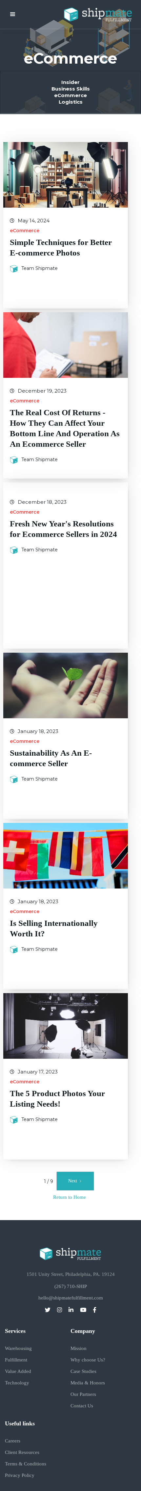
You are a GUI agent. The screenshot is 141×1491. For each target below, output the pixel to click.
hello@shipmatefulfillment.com (70, 1298)
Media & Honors (87, 1382)
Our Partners (83, 1394)
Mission (78, 1348)
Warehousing (18, 1348)
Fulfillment (16, 1360)
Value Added (18, 1371)
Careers (12, 1441)
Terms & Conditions (25, 1463)
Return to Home (69, 1197)
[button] (13, 14)
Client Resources (22, 1452)
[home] (92, 14)
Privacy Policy (19, 1475)
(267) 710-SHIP (70, 1286)
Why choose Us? (87, 1360)
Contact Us (81, 1405)
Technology (17, 1382)
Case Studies (83, 1371)
